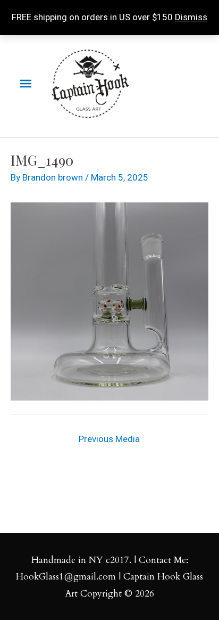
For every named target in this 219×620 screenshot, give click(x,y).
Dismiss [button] (191, 17)
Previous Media (109, 439)
